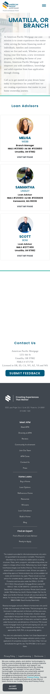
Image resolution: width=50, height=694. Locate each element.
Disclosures (38, 656)
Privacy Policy (9, 656)
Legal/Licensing (24, 656)
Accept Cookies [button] (13, 687)
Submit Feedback (25, 373)
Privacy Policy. (33, 677)
